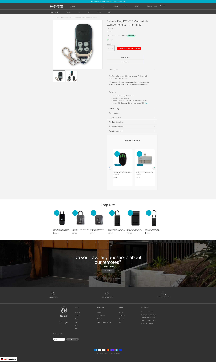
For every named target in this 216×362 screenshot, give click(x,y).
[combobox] (87, 6)
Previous (110, 168)
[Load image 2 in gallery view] (71, 76)
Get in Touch (108, 270)
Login (155, 6)
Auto (76, 322)
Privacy (99, 319)
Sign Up (70, 339)
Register (149, 6)
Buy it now (125, 62)
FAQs (121, 312)
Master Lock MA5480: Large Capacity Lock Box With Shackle (116, 230)
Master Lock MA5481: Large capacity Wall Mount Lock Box (134, 230)
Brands (77, 312)
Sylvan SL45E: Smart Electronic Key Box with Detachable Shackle (61, 230)
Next (154, 168)
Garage (77, 315)
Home (58, 17)
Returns (121, 319)
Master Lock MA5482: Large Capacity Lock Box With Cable (152, 230)
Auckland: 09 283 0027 (148, 320)
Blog (120, 322)
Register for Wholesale (148, 315)
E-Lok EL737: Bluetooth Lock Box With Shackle (80, 230)
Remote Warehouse (104, 353)
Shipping (122, 315)
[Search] (102, 6)
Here (146, 103)
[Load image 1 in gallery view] (59, 76)
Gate (76, 319)
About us (100, 312)
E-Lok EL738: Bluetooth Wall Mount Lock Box (97, 230)
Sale (76, 328)
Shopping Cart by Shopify (114, 353)
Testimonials (101, 315)
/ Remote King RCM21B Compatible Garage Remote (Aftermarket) (78, 17)
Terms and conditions (104, 322)
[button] (164, 6)
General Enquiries (147, 312)
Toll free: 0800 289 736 (148, 317)
